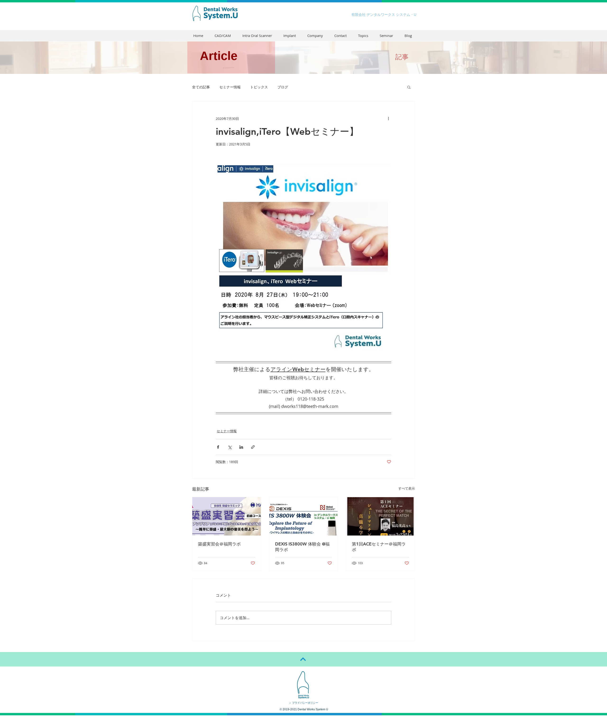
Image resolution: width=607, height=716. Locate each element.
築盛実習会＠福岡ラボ (219, 544)
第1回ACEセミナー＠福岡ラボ (379, 546)
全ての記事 (201, 87)
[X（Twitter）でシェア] (229, 447)
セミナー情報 (230, 87)
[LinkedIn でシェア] (241, 447)
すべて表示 (406, 488)
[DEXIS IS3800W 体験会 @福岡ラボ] (303, 516)
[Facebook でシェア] (218, 447)
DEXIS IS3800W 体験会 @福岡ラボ (302, 546)
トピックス (259, 87)
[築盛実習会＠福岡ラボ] (226, 516)
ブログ (282, 87)
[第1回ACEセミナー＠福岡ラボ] (380, 516)
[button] (409, 87)
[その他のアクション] (388, 118)
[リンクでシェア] (253, 447)
